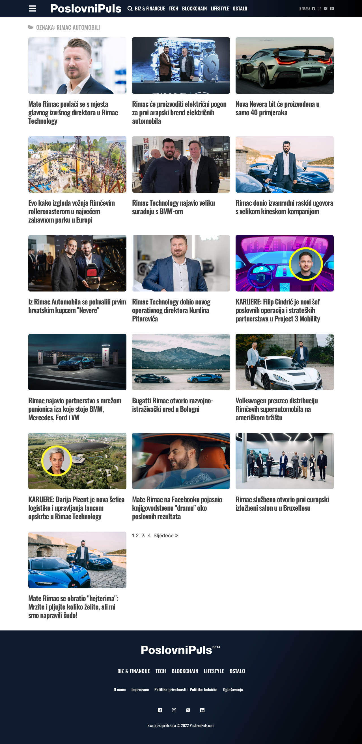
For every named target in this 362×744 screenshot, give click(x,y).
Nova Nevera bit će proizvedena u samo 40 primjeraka (277, 107)
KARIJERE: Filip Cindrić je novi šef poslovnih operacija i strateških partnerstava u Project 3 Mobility (278, 309)
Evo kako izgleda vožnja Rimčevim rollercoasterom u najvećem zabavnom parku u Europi (71, 211)
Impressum (140, 689)
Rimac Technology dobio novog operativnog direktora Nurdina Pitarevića (171, 309)
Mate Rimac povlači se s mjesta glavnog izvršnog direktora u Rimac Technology (73, 112)
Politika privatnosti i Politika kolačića (185, 689)
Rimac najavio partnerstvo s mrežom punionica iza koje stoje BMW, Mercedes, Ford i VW (74, 408)
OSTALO (240, 8)
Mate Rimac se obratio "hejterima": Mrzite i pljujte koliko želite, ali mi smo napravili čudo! (73, 606)
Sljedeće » (166, 535)
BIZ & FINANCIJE (150, 8)
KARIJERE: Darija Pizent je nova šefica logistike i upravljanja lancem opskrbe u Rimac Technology (76, 507)
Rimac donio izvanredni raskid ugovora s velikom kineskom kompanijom (284, 206)
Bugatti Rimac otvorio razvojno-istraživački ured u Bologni (172, 404)
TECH (173, 8)
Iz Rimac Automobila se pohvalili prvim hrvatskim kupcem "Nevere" (77, 305)
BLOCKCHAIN (194, 8)
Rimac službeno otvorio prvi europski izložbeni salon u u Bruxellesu (282, 503)
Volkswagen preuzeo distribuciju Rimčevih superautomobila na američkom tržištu (277, 408)
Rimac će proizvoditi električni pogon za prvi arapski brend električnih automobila (179, 112)
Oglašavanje (233, 689)
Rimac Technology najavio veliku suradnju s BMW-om (173, 206)
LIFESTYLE (220, 8)
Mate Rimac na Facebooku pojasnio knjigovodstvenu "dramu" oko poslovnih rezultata (177, 507)
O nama (304, 8)
